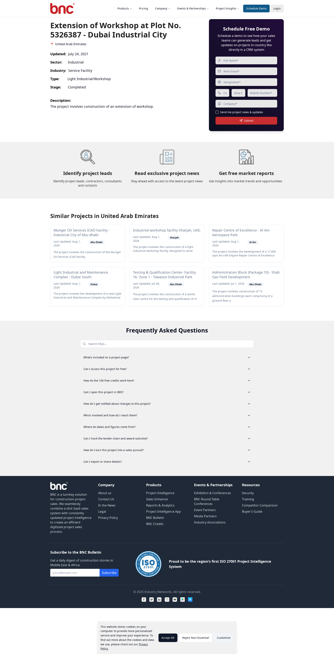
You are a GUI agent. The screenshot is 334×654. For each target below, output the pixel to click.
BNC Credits (155, 524)
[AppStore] (190, 599)
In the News (107, 505)
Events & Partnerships (191, 8)
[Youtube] (174, 599)
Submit (248, 120)
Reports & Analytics (160, 505)
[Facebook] (143, 599)
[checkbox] (217, 112)
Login (277, 8)
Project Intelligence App (163, 511)
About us (104, 493)
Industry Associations (210, 522)
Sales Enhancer (157, 499)
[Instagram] (167, 599)
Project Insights (226, 8)
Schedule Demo (256, 8)
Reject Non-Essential (195, 638)
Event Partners (205, 510)
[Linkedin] (159, 599)
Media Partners (205, 516)
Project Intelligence (160, 493)
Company (161, 8)
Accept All (168, 638)
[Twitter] (151, 599)
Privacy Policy (108, 518)
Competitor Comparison (260, 505)
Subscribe (109, 573)
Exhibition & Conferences (212, 493)
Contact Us (106, 499)
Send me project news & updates (241, 112)
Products (123, 8)
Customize (223, 638)
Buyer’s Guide (252, 511)
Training (248, 499)
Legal (102, 511)
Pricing (143, 8)
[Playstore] (182, 599)
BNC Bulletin (155, 518)
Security (248, 493)
